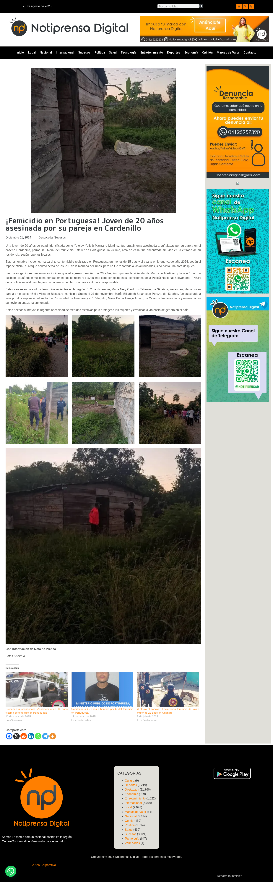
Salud (113, 52)
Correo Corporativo (43, 865)
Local (32, 52)
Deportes (173, 52)
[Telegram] (45, 736)
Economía (191, 52)
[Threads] (251, 6)
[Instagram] (239, 6)
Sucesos (84, 52)
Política (100, 52)
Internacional (65, 52)
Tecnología (128, 52)
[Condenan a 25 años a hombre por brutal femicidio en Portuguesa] (102, 689)
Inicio (20, 52)
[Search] (201, 6)
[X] (16, 736)
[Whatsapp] (38, 736)
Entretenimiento (151, 52)
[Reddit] (23, 736)
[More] (52, 736)
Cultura (129, 780)
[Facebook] (9, 736)
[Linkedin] (31, 736)
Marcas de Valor (228, 52)
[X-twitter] (245, 6)
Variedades (132, 843)
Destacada (45, 237)
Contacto (249, 52)
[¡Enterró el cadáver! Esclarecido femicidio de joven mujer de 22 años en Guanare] (168, 689)
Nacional (46, 52)
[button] (10, 871)
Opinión (207, 52)
